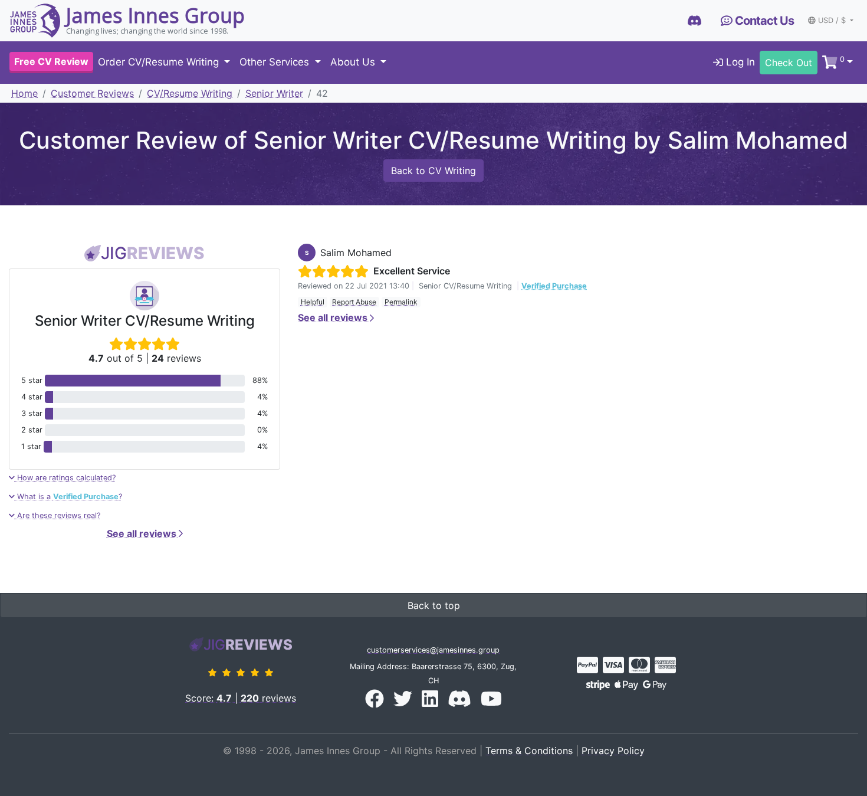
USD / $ (833, 20)
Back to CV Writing (433, 170)
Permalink (401, 301)
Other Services (275, 62)
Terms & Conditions (529, 750)
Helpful (312, 301)
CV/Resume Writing (189, 93)
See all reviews (143, 533)
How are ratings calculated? (65, 477)
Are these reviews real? (57, 515)
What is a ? (68, 496)
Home (24, 93)
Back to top (434, 605)
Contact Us (763, 21)
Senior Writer (274, 93)
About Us (354, 62)
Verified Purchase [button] (554, 285)
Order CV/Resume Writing (160, 62)
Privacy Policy (613, 750)
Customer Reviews (92, 93)
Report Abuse (354, 301)
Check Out (788, 62)
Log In (739, 62)
